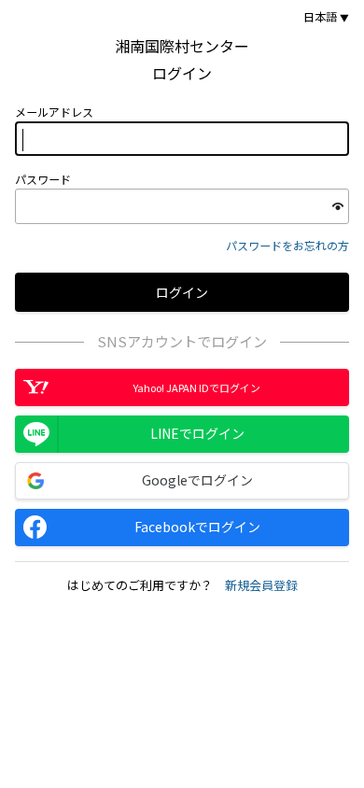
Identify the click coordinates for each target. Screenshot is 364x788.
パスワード (43, 179)
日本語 (320, 16)
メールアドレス (54, 112)
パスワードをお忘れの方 (287, 245)
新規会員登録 (261, 585)
